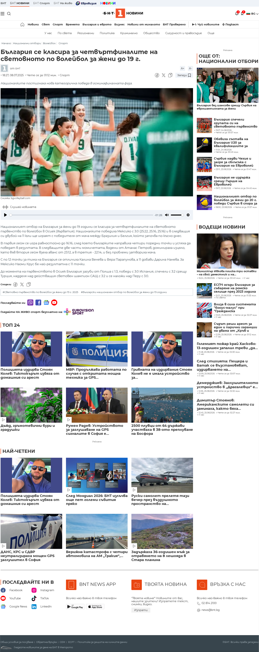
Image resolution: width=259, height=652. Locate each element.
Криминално (129, 33)
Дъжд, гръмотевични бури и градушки (28, 428)
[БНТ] (5, 68)
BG (253, 13)
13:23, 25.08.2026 (224, 315)
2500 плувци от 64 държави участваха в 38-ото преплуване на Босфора (162, 430)
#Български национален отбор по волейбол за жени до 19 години (124, 292)
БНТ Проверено (174, 24)
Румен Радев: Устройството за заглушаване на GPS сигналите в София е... (94, 430)
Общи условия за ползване (17, 642)
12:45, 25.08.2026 (207, 413)
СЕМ (62, 642)
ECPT (71, 642)
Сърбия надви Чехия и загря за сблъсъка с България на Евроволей (233, 162)
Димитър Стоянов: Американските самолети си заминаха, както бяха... (225, 404)
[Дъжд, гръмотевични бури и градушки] (31, 405)
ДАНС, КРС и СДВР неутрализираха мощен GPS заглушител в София (27, 556)
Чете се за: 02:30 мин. (228, 352)
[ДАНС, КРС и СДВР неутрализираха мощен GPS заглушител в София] (31, 531)
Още (211, 33)
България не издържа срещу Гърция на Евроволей (232, 181)
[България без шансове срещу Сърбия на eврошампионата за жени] (227, 85)
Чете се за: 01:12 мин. (245, 335)
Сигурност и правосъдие (183, 33)
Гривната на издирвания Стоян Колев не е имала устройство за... (161, 374)
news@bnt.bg (211, 609)
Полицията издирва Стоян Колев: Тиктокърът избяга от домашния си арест (30, 374)
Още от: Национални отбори (228, 58)
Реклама (96, 441)
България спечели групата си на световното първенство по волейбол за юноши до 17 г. (235, 123)
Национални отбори (27, 43)
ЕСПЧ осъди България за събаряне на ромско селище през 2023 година (235, 288)
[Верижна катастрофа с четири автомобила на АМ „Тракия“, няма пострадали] (97, 531)
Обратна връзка (46, 642)
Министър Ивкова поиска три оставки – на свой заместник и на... (227, 273)
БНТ (3, 3)
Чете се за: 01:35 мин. (245, 296)
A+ (182, 68)
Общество (151, 33)
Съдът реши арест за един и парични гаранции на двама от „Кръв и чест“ (235, 327)
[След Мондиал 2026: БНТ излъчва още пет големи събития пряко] (97, 475)
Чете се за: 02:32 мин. (229, 391)
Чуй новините (208, 24)
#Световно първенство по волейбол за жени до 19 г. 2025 (40, 292)
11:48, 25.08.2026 (206, 352)
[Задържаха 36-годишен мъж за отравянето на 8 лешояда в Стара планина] (162, 531)
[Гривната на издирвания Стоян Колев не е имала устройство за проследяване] (162, 349)
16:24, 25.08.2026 (207, 278)
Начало (6, 43)
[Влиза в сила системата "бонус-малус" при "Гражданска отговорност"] (204, 310)
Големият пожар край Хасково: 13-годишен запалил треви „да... (227, 346)
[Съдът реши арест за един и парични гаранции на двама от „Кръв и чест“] (204, 329)
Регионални (85, 33)
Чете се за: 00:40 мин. (229, 278)
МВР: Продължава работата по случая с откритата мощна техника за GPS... (96, 374)
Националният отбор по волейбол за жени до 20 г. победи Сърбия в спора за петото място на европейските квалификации (235, 200)
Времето (73, 24)
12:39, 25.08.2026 (224, 335)
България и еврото (96, 24)
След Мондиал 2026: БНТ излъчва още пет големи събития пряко (97, 500)
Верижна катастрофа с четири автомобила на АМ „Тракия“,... (97, 554)
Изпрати (141, 610)
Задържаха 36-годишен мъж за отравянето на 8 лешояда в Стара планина (160, 556)
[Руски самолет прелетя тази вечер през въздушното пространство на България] (162, 475)
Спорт (58, 24)
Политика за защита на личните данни (102, 642)
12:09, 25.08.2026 (207, 374)
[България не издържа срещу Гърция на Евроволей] (204, 183)
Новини (33, 24)
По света (65, 33)
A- (190, 68)
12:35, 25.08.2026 (206, 391)
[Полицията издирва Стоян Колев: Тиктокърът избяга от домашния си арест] (31, 349)
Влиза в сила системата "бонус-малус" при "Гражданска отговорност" (235, 308)
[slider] (81, 215)
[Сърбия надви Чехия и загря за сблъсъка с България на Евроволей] (204, 164)
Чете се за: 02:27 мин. (246, 315)
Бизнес (119, 24)
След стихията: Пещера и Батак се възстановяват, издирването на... (222, 365)
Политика (107, 33)
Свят (46, 24)
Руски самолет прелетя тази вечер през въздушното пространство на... (160, 500)
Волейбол (49, 43)
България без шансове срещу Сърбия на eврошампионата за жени (226, 107)
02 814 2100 (209, 603)
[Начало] (22, 24)
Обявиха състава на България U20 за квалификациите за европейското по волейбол (231, 142)
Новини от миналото (143, 24)
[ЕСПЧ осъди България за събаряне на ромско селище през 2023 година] (204, 290)
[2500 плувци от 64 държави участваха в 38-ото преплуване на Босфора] (162, 405)
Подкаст (232, 24)
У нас (48, 33)
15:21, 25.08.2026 (223, 296)
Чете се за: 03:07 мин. (229, 374)
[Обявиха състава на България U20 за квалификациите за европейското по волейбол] (204, 145)
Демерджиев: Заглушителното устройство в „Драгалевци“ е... (227, 385)
